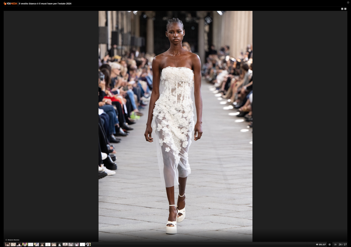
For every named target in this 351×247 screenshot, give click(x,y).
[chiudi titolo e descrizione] (6, 240)
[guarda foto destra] (209, 126)
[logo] (10, 3)
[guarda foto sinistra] (38, 126)
